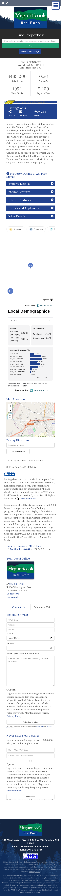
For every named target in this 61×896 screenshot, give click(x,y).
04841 (26, 549)
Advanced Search (29, 51)
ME (30, 546)
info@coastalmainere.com (34, 846)
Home (9, 546)
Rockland (15, 549)
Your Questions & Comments (23, 653)
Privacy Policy (28, 498)
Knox (38, 546)
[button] (30, 45)
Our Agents (13, 596)
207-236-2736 (16, 584)
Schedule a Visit (42, 607)
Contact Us (13, 593)
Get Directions (18, 451)
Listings (21, 546)
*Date (10, 633)
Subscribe (30, 796)
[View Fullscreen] (10, 416)
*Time (10, 643)
